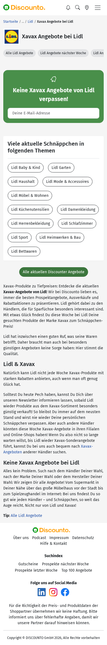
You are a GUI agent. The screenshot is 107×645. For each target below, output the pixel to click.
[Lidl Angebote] (11, 36)
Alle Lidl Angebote (19, 53)
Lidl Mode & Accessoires (67, 181)
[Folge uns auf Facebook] (65, 592)
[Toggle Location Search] (87, 7)
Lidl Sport (19, 237)
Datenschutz (83, 537)
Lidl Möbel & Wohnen (30, 195)
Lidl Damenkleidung (78, 209)
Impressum (59, 537)
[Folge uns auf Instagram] (53, 592)
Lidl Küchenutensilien (30, 209)
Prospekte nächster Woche (65, 564)
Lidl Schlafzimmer (77, 223)
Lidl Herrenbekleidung (30, 223)
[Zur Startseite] (26, 7)
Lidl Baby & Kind (25, 167)
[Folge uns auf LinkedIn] (42, 592)
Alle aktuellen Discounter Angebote (54, 272)
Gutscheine (28, 564)
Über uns (21, 537)
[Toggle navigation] (98, 8)
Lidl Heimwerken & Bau (60, 237)
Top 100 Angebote (76, 570)
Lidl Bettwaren (24, 251)
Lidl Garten (61, 167)
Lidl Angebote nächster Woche (63, 53)
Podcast (39, 537)
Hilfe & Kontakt (53, 543)
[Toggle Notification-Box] (68, 7)
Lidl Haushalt (23, 181)
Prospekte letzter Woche (36, 570)
